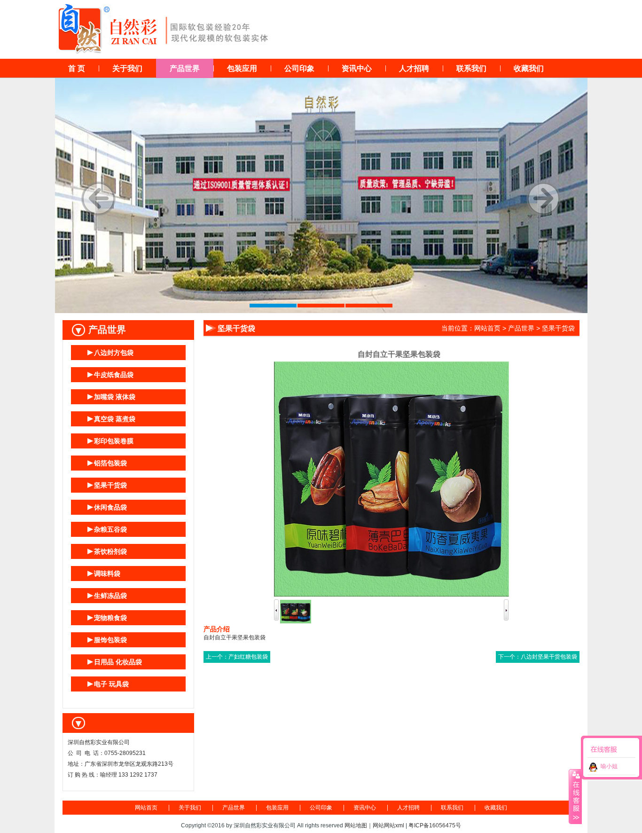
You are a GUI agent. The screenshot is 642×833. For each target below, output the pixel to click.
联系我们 (471, 68)
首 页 (76, 68)
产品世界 (185, 68)
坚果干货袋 (558, 328)
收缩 (575, 796)
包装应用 (242, 68)
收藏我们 (529, 68)
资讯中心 (357, 68)
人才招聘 (414, 68)
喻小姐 (609, 766)
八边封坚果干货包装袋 (549, 656)
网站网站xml (388, 825)
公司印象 (299, 68)
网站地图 (355, 825)
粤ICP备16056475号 (434, 825)
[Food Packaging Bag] (128, 723)
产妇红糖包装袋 (248, 656)
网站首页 (487, 328)
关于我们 (127, 68)
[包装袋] (321, 195)
